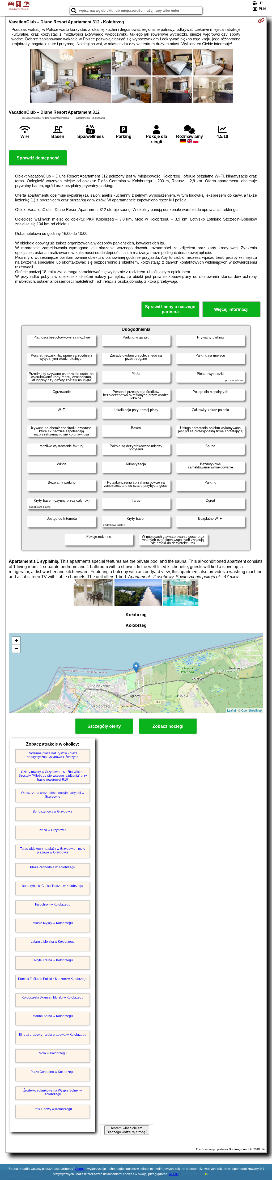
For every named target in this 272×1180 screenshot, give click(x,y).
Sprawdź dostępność (38, 158)
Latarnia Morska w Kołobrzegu (53, 942)
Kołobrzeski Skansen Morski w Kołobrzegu (52, 997)
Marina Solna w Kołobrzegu (53, 1016)
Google (80, 1169)
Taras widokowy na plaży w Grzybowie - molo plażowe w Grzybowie (52, 850)
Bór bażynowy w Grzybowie (53, 811)
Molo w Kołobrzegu (53, 1053)
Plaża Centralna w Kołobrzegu (53, 1072)
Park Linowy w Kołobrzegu (52, 1109)
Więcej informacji (231, 309)
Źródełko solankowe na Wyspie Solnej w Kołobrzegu (52, 1092)
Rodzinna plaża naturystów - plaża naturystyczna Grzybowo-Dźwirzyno (52, 755)
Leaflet (231, 710)
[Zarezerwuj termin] (261, 20)
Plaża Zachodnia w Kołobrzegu (52, 867)
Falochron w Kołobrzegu (52, 904)
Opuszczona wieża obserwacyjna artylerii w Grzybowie (52, 794)
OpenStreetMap (251, 710)
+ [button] (16, 640)
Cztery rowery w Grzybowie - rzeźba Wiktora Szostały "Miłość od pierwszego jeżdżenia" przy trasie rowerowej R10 (53, 775)
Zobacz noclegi (167, 726)
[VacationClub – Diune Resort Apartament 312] (70, 76)
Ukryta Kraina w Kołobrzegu (52, 960)
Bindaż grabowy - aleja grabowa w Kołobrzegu (52, 1035)
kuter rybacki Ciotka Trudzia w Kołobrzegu (52, 886)
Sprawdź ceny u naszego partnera (170, 309)
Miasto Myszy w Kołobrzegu (53, 923)
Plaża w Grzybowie (52, 830)
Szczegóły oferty (104, 726)
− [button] (16, 648)
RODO (173, 1174)
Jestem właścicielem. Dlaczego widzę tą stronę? (127, 1130)
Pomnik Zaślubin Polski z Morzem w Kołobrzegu (52, 979)
